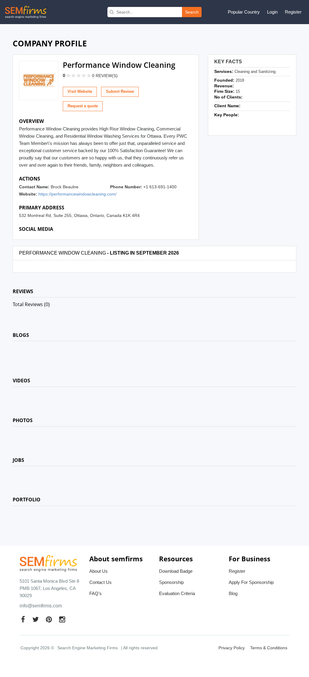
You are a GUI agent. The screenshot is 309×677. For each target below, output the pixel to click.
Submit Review (120, 91)
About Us (98, 571)
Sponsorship (171, 582)
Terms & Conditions (268, 647)
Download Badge (176, 571)
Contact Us (100, 582)
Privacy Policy (231, 647)
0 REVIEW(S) (105, 75)
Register (293, 11)
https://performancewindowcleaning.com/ (77, 194)
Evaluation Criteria (177, 593)
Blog (233, 593)
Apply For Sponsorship (251, 582)
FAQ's (95, 593)
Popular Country (244, 11)
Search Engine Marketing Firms (87, 647)
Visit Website (80, 91)
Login (272, 11)
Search (192, 12)
